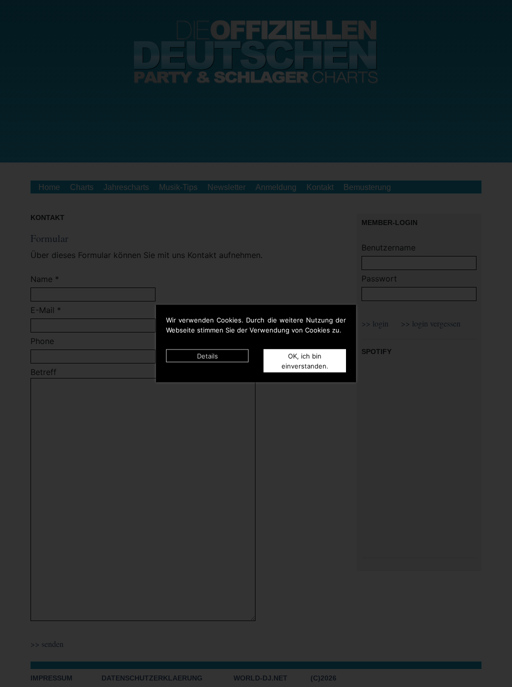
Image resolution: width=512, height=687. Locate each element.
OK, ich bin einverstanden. (305, 361)
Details (207, 356)
